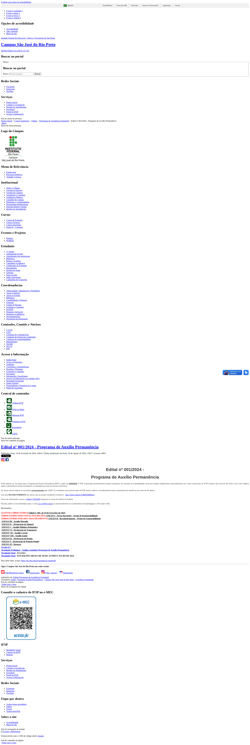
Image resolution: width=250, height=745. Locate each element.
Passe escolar (11, 275)
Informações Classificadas (17, 376)
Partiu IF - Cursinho (14, 227)
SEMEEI (10, 241)
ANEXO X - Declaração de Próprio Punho (20, 541)
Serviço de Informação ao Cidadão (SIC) (23, 378)
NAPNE (9, 309)
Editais (34, 121)
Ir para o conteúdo (14, 11)
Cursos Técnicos (13, 222)
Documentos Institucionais (17, 204)
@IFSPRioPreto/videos (14, 573)
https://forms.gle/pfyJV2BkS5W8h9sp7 (80, 495)
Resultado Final (8, 553)
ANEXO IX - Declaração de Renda (17, 539)
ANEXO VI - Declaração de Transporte (19, 530)
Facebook (10, 688)
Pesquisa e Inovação (14, 312)
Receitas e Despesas (14, 369)
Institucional (11, 360)
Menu (3, 123)
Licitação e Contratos (15, 307)
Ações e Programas (14, 362)
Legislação (166, 5)
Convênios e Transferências (17, 367)
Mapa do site (11, 34)
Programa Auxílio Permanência (30, 580)
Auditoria (10, 364)
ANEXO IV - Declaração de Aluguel (17, 524)
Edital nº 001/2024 (33, 499)
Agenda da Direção (14, 190)
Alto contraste (12, 31)
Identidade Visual (13, 650)
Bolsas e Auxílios (13, 261)
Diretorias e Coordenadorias (17, 202)
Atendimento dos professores (18, 256)
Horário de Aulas (13, 270)
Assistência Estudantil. (84, 580)
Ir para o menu (13, 13)
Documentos (11, 268)
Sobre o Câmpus (13, 188)
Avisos (9, 709)
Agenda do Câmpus (14, 193)
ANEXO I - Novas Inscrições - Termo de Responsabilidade (72, 516)
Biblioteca (10, 258)
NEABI (9, 344)
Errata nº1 (6, 547)
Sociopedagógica (13, 316)
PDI (8, 349)
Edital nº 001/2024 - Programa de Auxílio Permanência (50, 447)
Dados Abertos (12, 383)
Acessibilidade (12, 29)
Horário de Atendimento (16, 107)
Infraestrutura (11, 342)
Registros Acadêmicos (15, 314)
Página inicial (11, 102)
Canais (177, 5)
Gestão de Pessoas (13, 305)
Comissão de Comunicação (17, 335)
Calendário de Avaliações (16, 280)
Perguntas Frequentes (15, 381)
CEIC (8, 332)
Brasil (70, 5)
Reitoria (9, 655)
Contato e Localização (15, 105)
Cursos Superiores (21, 121)
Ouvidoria (10, 109)
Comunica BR (122, 5)
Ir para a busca (13, 15)
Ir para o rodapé (13, 18)
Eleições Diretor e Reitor (16, 207)
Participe (134, 5)
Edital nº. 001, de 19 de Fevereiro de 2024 (47, 513)
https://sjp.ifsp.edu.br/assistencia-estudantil (38, 561)
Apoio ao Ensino (13, 295)
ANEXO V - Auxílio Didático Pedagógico (19, 527)
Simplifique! (107, 5)
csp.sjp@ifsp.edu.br (45, 504)
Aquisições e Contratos (15, 195)
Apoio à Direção (13, 293)
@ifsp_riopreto (51, 573)
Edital (13, 580)
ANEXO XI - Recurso (11, 544)
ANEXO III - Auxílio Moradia (14, 521)
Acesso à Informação (15, 114)
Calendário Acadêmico (15, 263)
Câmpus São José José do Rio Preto (59, 580)
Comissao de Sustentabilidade (18, 339)
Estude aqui (11, 172)
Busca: (6, 74)
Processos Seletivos (14, 174)
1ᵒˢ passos (10, 251)
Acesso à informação (150, 5)
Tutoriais (9, 273)
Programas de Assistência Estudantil (54, 121)
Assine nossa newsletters (16, 704)
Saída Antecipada (13, 277)
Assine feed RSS (13, 711)
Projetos (9, 238)
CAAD (9, 330)
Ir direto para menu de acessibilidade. (16, 2)
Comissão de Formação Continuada (21, 337)
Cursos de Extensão (14, 220)
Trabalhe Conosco (13, 177)
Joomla (41, 736)
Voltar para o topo (8, 584)
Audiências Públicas (14, 197)
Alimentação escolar (14, 254)
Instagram (10, 691)
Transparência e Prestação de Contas (21, 385)
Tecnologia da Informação (17, 319)
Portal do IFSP (12, 112)
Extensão (10, 302)
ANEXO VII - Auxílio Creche (14, 533)
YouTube (10, 693)
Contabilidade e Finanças (16, 300)
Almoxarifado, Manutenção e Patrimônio (23, 291)
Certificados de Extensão (16, 266)
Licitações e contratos (15, 371)
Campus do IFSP (13, 652)
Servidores (10, 374)
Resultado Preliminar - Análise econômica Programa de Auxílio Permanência (35, 550)
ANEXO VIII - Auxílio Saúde (14, 536)
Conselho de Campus (15, 200)
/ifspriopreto (35, 573)
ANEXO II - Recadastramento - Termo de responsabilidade (74, 518)
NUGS (9, 346)
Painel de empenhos (14, 388)
